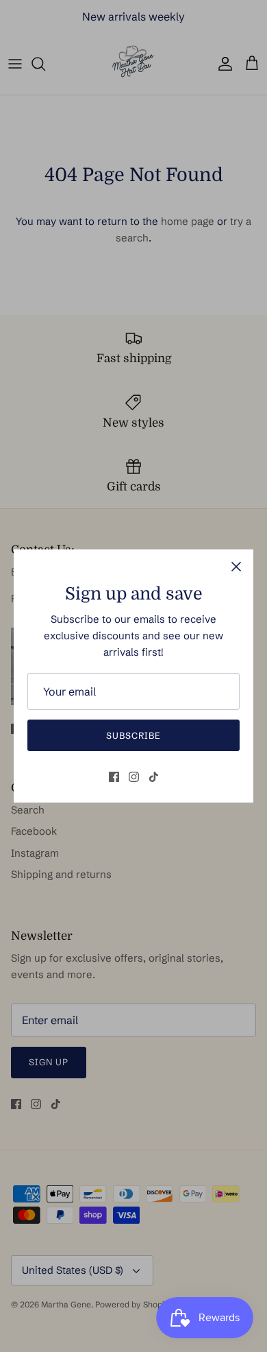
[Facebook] (114, 777)
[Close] (236, 567)
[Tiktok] (154, 777)
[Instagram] (134, 777)
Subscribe (133, 735)
